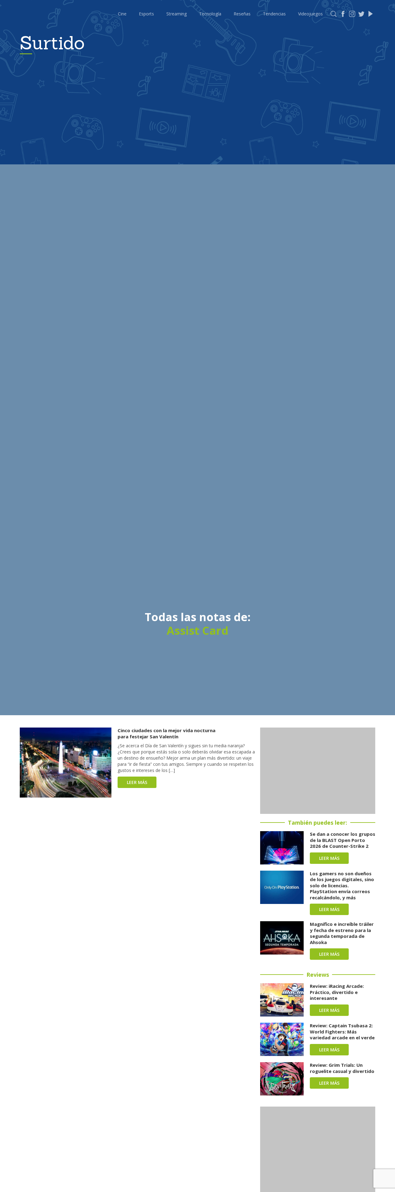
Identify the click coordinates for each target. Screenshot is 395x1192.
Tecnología (210, 14)
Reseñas (242, 14)
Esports (146, 14)
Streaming (176, 14)
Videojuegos (310, 14)
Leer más (137, 782)
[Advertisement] (317, 771)
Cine (122, 14)
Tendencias (274, 14)
